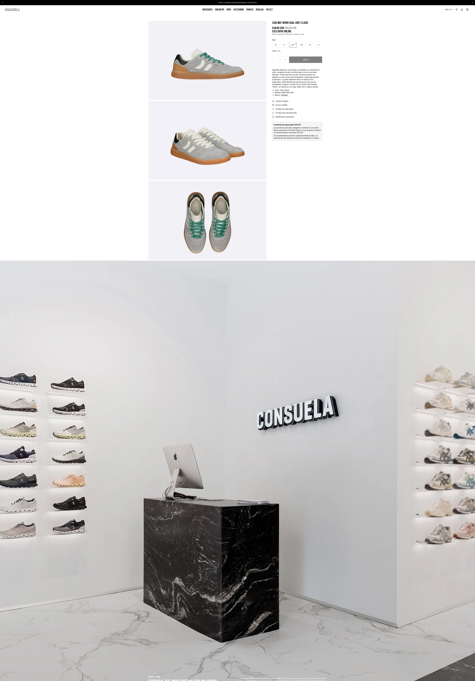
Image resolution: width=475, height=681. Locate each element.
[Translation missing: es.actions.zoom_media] (207, 60)
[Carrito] (467, 9)
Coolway (284, 95)
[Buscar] (456, 9)
